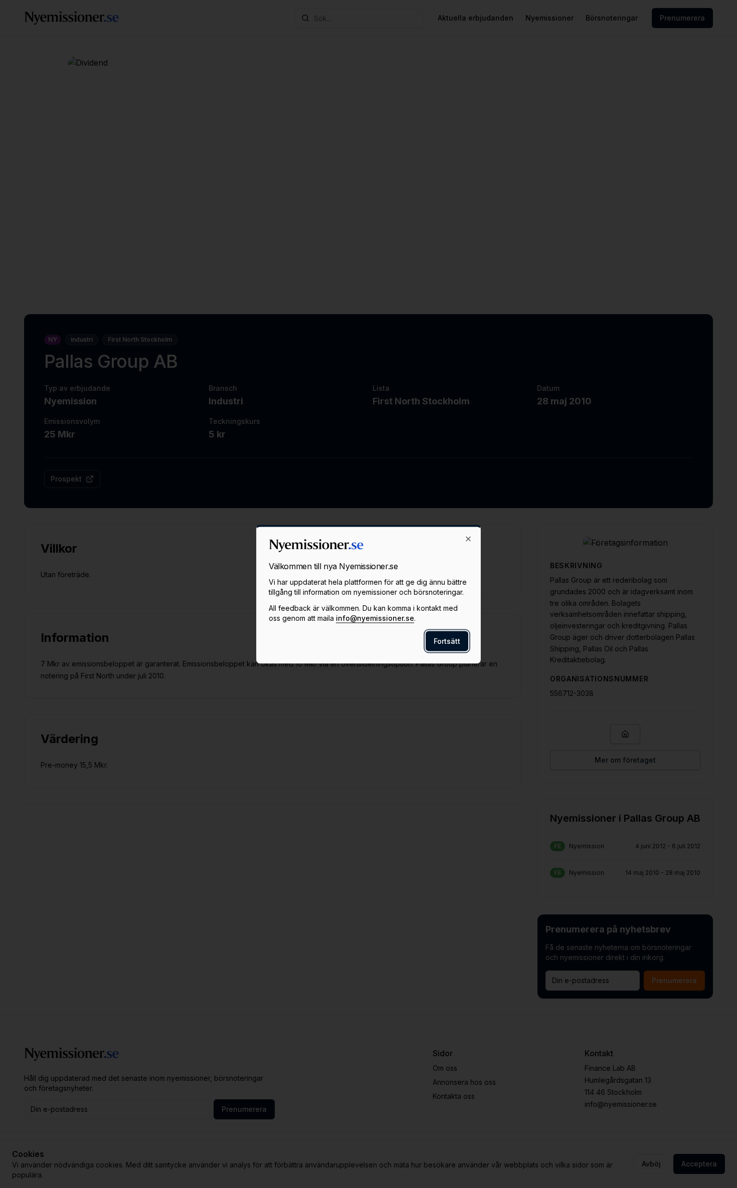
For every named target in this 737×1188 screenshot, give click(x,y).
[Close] (468, 539)
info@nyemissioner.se (375, 617)
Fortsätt (447, 640)
